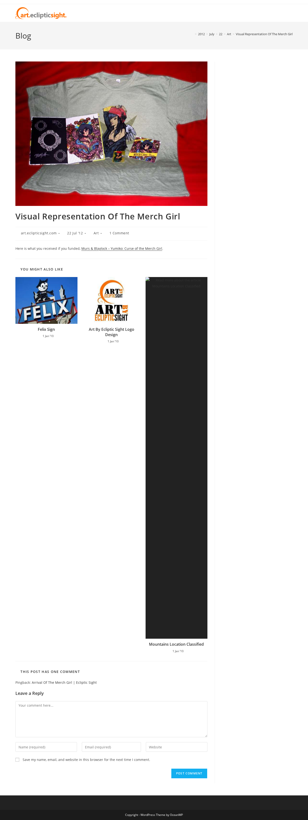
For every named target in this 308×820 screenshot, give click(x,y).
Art (96, 233)
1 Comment (119, 233)
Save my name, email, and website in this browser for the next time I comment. (86, 759)
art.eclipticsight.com (39, 233)
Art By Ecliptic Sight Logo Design (111, 332)
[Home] (192, 34)
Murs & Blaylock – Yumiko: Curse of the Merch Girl (121, 248)
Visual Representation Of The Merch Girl (264, 34)
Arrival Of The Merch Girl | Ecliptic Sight (64, 682)
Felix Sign (46, 329)
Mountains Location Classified (176, 644)
